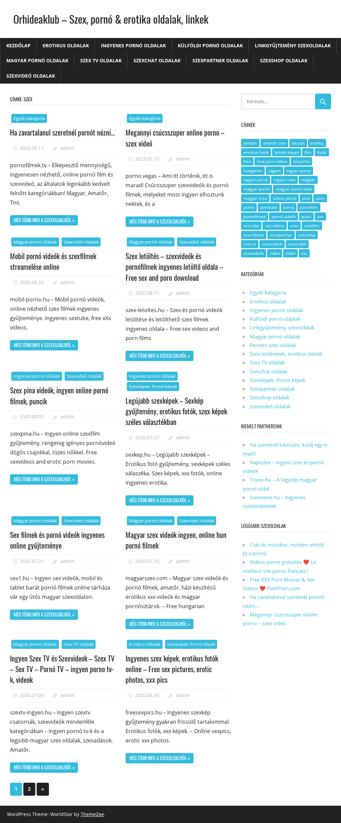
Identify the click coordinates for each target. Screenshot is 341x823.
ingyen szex (284, 180)
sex (320, 216)
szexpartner (281, 235)
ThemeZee (92, 814)
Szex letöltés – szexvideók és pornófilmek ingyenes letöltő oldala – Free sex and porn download (174, 266)
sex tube (251, 225)
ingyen (274, 171)
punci (306, 216)
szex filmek (253, 235)
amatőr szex (274, 143)
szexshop (306, 235)
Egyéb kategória (29, 118)
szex (294, 225)
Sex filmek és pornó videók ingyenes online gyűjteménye (57, 540)
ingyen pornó (255, 180)
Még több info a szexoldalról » (44, 219)
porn (320, 198)
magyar (308, 180)
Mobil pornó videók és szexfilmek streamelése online (53, 261)
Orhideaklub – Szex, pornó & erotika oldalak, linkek (110, 19)
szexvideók (253, 253)
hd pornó (301, 161)
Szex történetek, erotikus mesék (286, 353)
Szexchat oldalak (157, 60)
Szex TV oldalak (101, 60)
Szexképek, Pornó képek (153, 386)
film (307, 152)
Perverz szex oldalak (273, 345)
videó (290, 253)
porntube (268, 207)
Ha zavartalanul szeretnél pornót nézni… (62, 132)
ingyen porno (298, 171)
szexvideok (272, 244)
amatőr (250, 143)
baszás (298, 143)
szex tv (249, 244)
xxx (304, 253)
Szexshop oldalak (283, 60)
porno (248, 207)
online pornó (284, 198)
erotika (316, 143)
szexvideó (297, 244)
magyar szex (255, 198)
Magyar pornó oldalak (37, 60)
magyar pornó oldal (294, 189)
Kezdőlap (18, 45)
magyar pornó (256, 189)
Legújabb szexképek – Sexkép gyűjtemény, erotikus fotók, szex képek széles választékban (176, 411)
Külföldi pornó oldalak (210, 45)
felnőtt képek (287, 152)
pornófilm (309, 207)
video (275, 253)
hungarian (252, 171)
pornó (288, 207)
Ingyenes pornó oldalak (133, 45)
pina (306, 198)
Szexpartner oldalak (220, 60)
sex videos (274, 225)
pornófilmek (254, 216)
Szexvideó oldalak (30, 76)
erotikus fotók (256, 152)
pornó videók (284, 216)
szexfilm (311, 225)
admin (67, 148)
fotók (321, 152)
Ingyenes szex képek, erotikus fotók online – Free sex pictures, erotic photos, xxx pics (172, 669)
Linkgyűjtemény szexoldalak (293, 45)
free (247, 161)
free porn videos (272, 161)
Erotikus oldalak (66, 45)
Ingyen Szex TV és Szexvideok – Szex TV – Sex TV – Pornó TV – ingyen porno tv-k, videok (62, 669)
